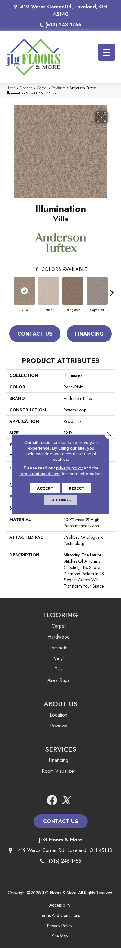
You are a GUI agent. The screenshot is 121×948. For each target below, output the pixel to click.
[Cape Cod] (97, 290)
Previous (9, 289)
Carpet (42, 87)
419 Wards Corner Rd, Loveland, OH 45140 (63, 10)
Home (11, 87)
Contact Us (34, 334)
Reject (76, 488)
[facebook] (52, 800)
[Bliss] (49, 290)
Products (58, 87)
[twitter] (65, 800)
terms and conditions (40, 473)
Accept (45, 488)
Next (111, 289)
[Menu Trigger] (106, 52)
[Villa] (24, 290)
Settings (60, 499)
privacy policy (69, 467)
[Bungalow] (73, 290)
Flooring (26, 87)
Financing (89, 334)
